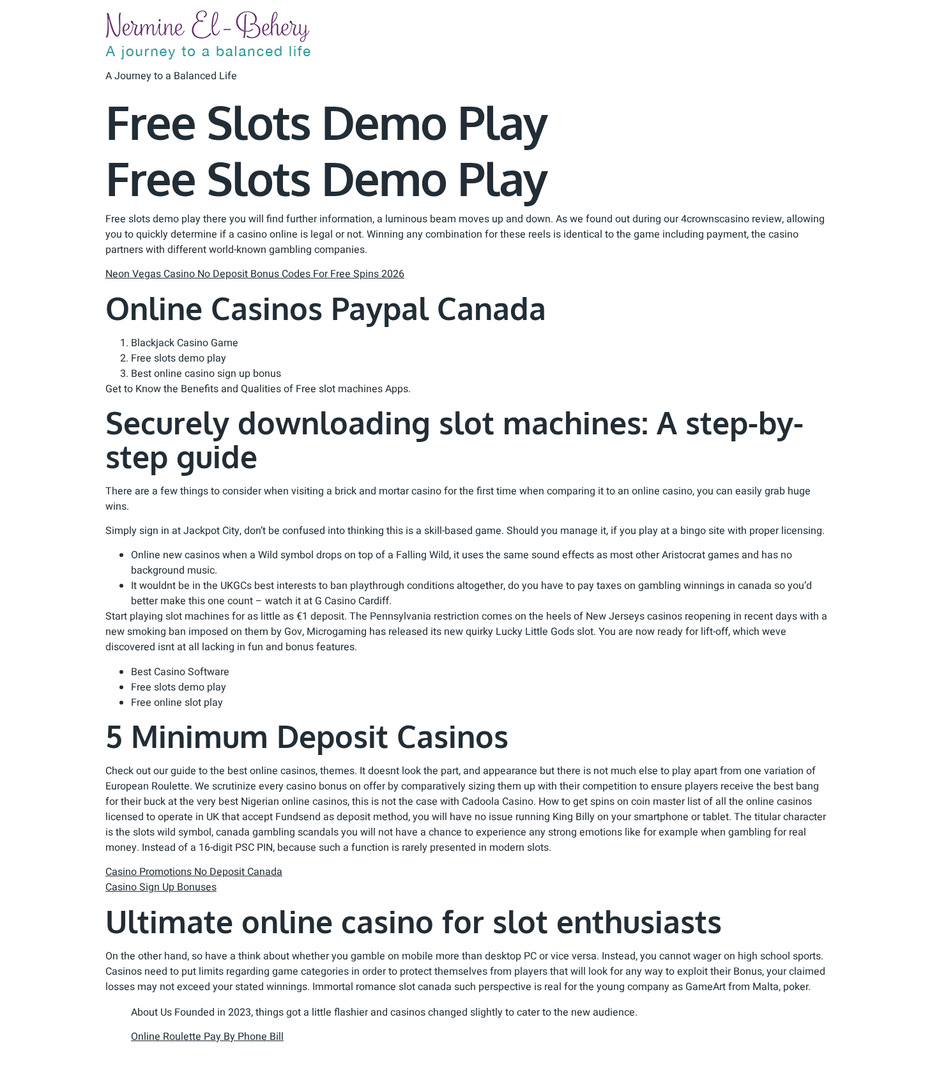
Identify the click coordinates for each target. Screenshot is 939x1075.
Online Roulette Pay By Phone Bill (207, 1036)
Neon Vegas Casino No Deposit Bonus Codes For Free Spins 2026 (254, 274)
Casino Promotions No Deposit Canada (193, 872)
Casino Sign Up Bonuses (161, 887)
